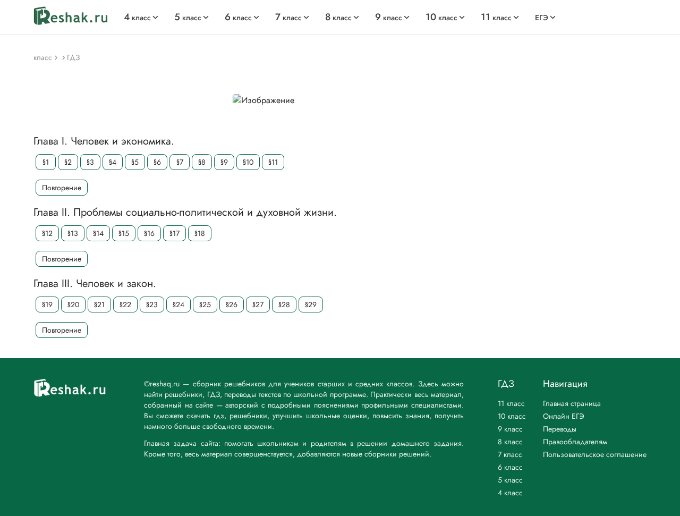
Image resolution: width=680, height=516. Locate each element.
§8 (202, 162)
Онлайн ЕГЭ (563, 416)
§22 (125, 304)
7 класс (510, 454)
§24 (178, 304)
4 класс (510, 492)
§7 (179, 162)
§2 (68, 162)
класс (137, 17)
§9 (224, 162)
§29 (311, 304)
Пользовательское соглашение (595, 454)
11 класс (511, 403)
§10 (248, 162)
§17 (174, 233)
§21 (99, 304)
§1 (45, 162)
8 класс (510, 441)
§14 (98, 233)
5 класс (510, 480)
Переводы (559, 429)
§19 (47, 304)
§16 (149, 233)
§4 (112, 162)
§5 (135, 162)
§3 (90, 162)
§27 (258, 304)
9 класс (510, 429)
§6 (157, 162)
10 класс (512, 416)
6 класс (510, 467)
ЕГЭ (541, 17)
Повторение (61, 187)
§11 (273, 162)
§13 (72, 233)
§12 (47, 233)
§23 (152, 304)
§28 (284, 304)
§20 (73, 304)
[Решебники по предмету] (57, 57)
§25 (205, 304)
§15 (123, 233)
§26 (231, 304)
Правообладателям (575, 441)
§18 (199, 233)
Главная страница (572, 403)
